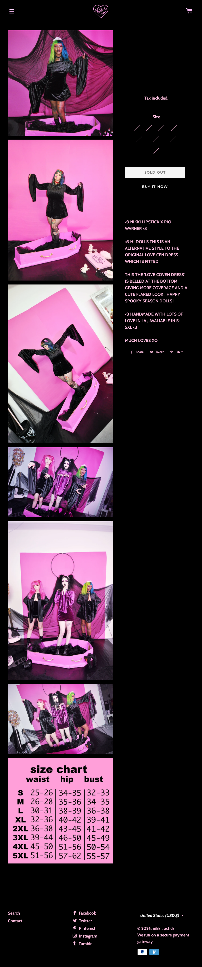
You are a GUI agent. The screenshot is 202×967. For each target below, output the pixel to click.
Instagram (87, 936)
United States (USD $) (159, 915)
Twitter (85, 920)
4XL (173, 139)
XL (174, 128)
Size (156, 116)
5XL (156, 150)
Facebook (87, 913)
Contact (15, 920)
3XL (156, 139)
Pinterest (86, 928)
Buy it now (155, 186)
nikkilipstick (163, 928)
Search (14, 913)
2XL (139, 139)
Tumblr (85, 943)
